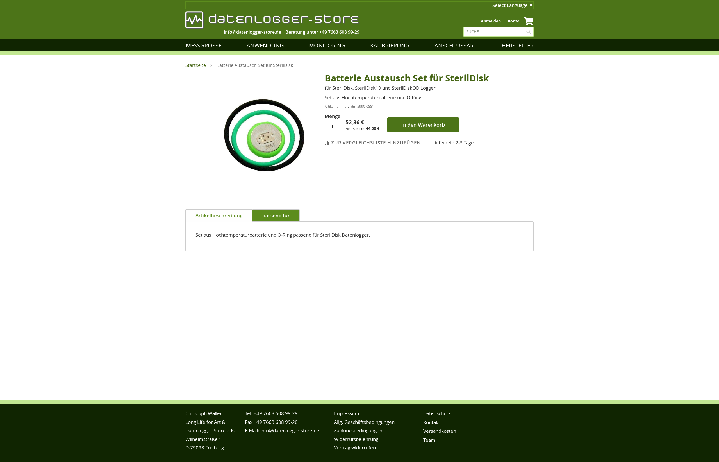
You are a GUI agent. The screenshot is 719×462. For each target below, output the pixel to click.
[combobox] (498, 32)
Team (429, 440)
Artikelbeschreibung (218, 215)
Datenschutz (436, 413)
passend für (276, 215)
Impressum (346, 413)
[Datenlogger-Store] (272, 20)
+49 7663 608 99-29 (339, 32)
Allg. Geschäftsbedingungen (364, 422)
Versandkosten (439, 431)
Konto (514, 21)
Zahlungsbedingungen (358, 430)
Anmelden (491, 21)
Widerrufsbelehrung (356, 439)
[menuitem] (205, 45)
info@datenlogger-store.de (289, 430)
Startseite (195, 65)
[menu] (361, 45)
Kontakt (431, 422)
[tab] (218, 215)
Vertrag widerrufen (355, 447)
